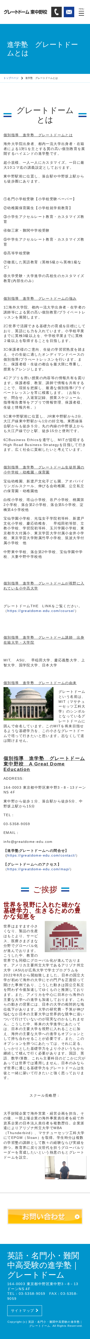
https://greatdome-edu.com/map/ (38, 869)
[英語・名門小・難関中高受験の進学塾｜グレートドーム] (26, 12)
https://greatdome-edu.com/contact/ (41, 855)
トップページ (11, 78)
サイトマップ (22, 1311)
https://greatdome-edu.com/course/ (40, 611)
